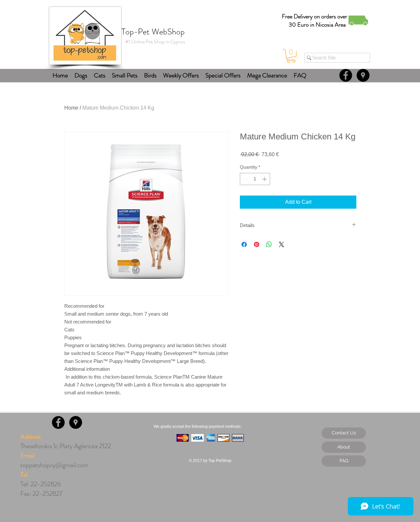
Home (71, 108)
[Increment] (265, 179)
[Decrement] (245, 179)
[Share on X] (281, 244)
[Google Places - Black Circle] (363, 75)
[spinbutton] (255, 179)
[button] (291, 56)
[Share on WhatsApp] (269, 244)
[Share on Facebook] (244, 244)
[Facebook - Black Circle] (345, 75)
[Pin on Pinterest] (257, 244)
